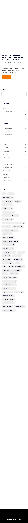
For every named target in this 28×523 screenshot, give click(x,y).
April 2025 (6, 151)
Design (5, 108)
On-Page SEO (18, 259)
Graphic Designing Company (10, 241)
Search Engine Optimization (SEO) (12, 270)
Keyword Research (8, 248)
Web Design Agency (8, 295)
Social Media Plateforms (9, 284)
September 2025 (7, 134)
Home (3, 18)
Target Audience (7, 292)
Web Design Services (8, 299)
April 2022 (6, 177)
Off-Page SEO (7, 259)
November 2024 (7, 167)
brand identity (7, 201)
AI (4, 194)
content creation (7, 208)
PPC (17, 263)
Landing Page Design (9, 252)
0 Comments (13, 65)
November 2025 (7, 128)
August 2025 (6, 138)
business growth (7, 205)
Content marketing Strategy (10, 215)
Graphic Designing (8, 237)
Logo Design (6, 255)
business (18, 201)
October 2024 (7, 171)
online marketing (8, 263)
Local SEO (21, 252)
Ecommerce (20, 223)
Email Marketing (18, 226)
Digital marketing (8, 223)
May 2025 (5, 148)
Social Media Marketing (9, 281)
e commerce (6, 226)
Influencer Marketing (8, 244)
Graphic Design (7, 234)
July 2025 (5, 141)
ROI (4, 266)
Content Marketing (8, 212)
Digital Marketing (19, 63)
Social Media (14, 274)
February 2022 (7, 180)
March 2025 (6, 154)
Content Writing (8, 219)
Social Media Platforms (9, 288)
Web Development (8, 303)
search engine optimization (16, 266)
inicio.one (5, 65)
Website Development (9, 310)
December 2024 (7, 164)
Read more (6, 77)
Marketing (16, 255)
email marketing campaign (10, 230)
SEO (5, 274)
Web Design (19, 292)
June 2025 (6, 144)
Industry (5, 114)
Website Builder (7, 306)
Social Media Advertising (9, 277)
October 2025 (7, 131)
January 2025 (6, 161)
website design (19, 306)
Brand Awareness (8, 197)
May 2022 (5, 174)
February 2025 (7, 157)
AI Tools (11, 194)
